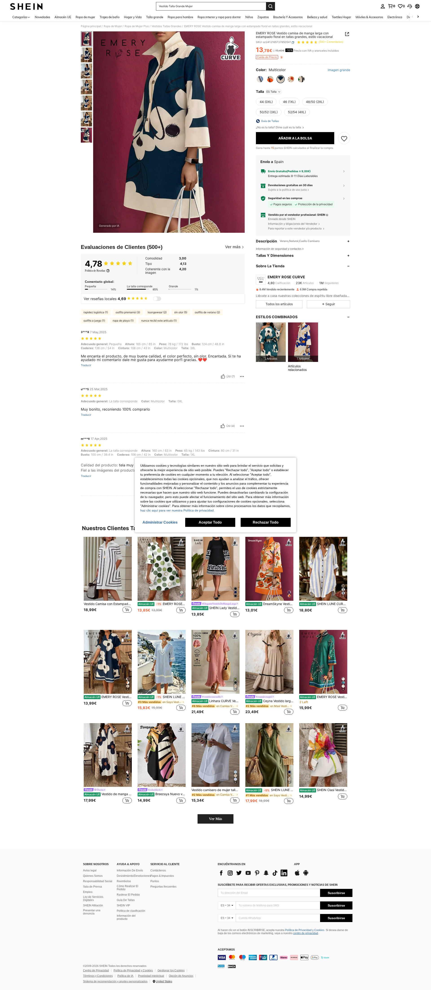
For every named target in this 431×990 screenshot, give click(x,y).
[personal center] (382, 6)
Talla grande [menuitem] (154, 17)
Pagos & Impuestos (162, 875)
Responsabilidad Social (97, 881)
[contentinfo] (285, 957)
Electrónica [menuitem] (394, 17)
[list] (254, 873)
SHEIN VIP (123, 905)
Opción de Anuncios (181, 975)
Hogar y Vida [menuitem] (133, 17)
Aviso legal (90, 870)
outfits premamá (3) (128, 312)
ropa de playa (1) (123, 320)
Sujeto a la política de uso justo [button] (287, 189)
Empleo (87, 892)
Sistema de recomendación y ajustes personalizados (115, 981)
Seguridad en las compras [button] (285, 198)
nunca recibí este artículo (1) (159, 320)
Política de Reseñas (95, 270)
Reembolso (124, 881)
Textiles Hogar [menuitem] (341, 17)
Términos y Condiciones (98, 975)
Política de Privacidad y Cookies (304, 930)
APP (297, 864)
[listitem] (271, 342)
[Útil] (223, 376)
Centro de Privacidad (96, 970)
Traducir (86, 365)
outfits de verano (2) (207, 312)
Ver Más (215, 819)
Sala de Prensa (92, 886)
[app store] (297, 875)
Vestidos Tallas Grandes (166, 26)
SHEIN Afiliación (93, 905)
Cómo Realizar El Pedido (127, 888)
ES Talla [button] (271, 91)
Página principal (91, 26)
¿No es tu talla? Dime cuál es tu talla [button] (279, 127)
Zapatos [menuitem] (263, 17)
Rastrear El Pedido (128, 894)
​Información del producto (126, 917)
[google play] (306, 875)
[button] (409, 6)
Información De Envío (130, 870)
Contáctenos (158, 870)
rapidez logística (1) (96, 312)
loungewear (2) (157, 312)
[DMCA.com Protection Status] (232, 966)
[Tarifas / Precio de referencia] (274, 50)
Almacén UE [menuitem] (63, 17)
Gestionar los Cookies (171, 970)
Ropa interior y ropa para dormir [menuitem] (219, 17)
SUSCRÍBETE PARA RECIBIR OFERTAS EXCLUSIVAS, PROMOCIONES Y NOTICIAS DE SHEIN (278, 884)
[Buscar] (270, 6)
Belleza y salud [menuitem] (317, 17)
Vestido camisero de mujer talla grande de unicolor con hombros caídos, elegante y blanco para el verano (215, 790)
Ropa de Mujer (113, 26)
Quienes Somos (93, 875)
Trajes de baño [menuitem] (109, 17)
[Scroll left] (412, 17)
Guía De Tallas (126, 900)
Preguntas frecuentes (163, 886)
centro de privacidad (305, 933)
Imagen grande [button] (339, 70)
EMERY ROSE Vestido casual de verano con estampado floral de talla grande (108, 697)
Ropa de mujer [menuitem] (85, 17)
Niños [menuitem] (249, 17)
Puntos (154, 881)
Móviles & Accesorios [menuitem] (369, 17)
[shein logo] (26, 6)
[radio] (260, 79)
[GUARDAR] (344, 138)
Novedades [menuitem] (42, 17)
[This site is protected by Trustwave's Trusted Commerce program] (221, 966)
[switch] (157, 298)
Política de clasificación (131, 910)
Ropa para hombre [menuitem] (180, 17)
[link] (391, 6)
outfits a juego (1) (94, 320)
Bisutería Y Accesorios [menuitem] (288, 17)
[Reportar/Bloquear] (242, 376)
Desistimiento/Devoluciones (134, 875)
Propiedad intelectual (151, 975)
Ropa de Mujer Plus (137, 26)
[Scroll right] (418, 17)
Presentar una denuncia (91, 912)
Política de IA (125, 975)
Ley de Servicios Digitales (93, 898)
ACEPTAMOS (226, 949)
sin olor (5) (180, 312)
